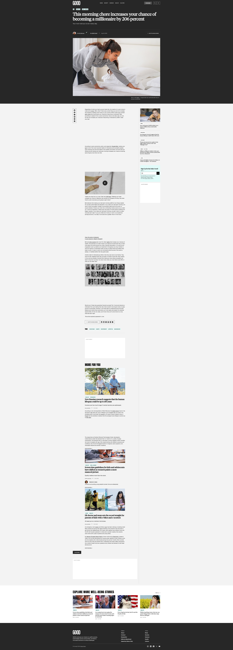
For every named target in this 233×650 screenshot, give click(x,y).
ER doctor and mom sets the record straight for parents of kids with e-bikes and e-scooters (104, 516)
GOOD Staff (94, 33)
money (92, 111)
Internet (143, 140)
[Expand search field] (154, 3)
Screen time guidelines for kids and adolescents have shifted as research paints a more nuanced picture (105, 469)
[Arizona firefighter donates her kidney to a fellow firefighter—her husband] (150, 159)
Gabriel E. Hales (93, 482)
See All (157, 592)
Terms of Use (143, 177)
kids (101, 528)
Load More (77, 552)
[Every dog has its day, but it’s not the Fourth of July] (128, 605)
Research (92, 397)
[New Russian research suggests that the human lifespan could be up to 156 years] (150, 133)
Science (112, 3)
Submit (158, 174)
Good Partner (88, 478)
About (122, 633)
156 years (88, 417)
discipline (92, 329)
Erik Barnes (81, 33)
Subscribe (148, 3)
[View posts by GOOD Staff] (87, 33)
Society (106, 3)
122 (91, 412)
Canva (138, 97)
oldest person (115, 411)
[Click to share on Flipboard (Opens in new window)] (74, 117)
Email (143, 170)
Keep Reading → (88, 448)
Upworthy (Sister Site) (127, 641)
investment (104, 329)
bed (86, 148)
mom (105, 527)
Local (142, 158)
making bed (117, 329)
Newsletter (124, 637)
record (102, 414)
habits (97, 329)
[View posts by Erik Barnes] (74, 33)
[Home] (73, 9)
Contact (123, 635)
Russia (86, 416)
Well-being (85, 9)
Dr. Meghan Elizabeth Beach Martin (94, 536)
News (101, 3)
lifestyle (110, 329)
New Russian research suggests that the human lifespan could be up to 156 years (104, 400)
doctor (97, 527)
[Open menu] (158, 3)
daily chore (88, 114)
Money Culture (144, 149)
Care (86, 513)
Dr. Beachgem (115, 536)
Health (117, 3)
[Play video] (105, 183)
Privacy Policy (150, 177)
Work (142, 123)
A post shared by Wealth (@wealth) (93, 239)
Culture (122, 3)
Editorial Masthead (126, 639)
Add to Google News (154, 33)
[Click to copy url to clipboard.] (74, 121)
